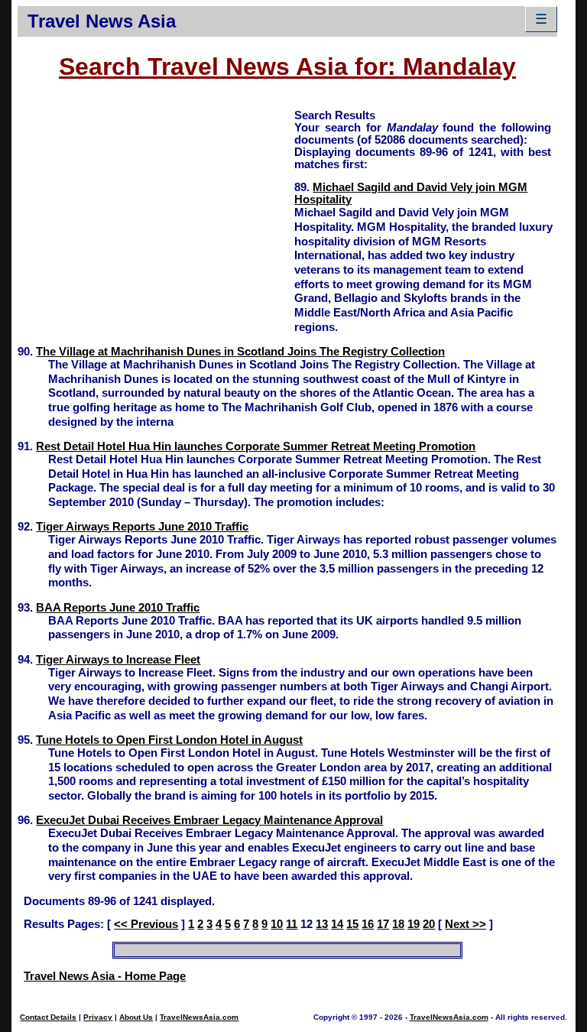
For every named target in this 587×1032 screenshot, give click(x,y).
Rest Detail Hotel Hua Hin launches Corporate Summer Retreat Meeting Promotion (255, 446)
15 (352, 924)
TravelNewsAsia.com (199, 1017)
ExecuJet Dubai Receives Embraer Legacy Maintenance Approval (209, 820)
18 (398, 924)
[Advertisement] (156, 215)
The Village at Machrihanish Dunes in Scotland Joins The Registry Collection (240, 352)
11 (291, 924)
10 (277, 924)
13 (322, 924)
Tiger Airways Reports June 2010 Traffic (142, 527)
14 (337, 924)
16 (368, 924)
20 (429, 924)
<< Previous (146, 924)
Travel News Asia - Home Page (105, 976)
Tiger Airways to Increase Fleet (118, 660)
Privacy (97, 1017)
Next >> (465, 924)
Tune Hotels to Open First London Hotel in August (169, 740)
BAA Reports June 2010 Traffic (117, 608)
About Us (136, 1017)
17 (383, 924)
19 (413, 924)
